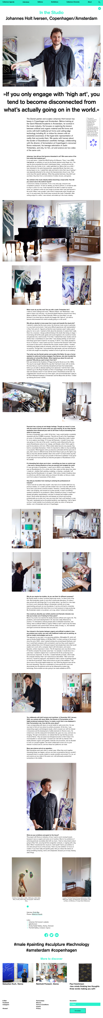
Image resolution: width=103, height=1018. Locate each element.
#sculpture (55, 944)
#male (20, 944)
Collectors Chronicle (73, 2)
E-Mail (5, 1000)
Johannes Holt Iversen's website (39, 922)
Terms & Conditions (42, 1004)
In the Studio (51, 12)
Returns (38, 1002)
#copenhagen (64, 950)
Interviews (26, 2)
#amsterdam (38, 950)
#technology (77, 944)
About (90, 2)
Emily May (36, 912)
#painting (36, 944)
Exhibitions (54, 2)
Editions (40, 2)
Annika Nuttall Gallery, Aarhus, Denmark (41, 926)
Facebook (6, 1002)
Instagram (6, 1004)
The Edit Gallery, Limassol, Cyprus (39, 928)
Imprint (38, 1006)
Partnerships (40, 1000)
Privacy (38, 1008)
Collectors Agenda (8, 2)
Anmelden (78, 1011)
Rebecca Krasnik (37, 914)
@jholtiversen (33, 924)
